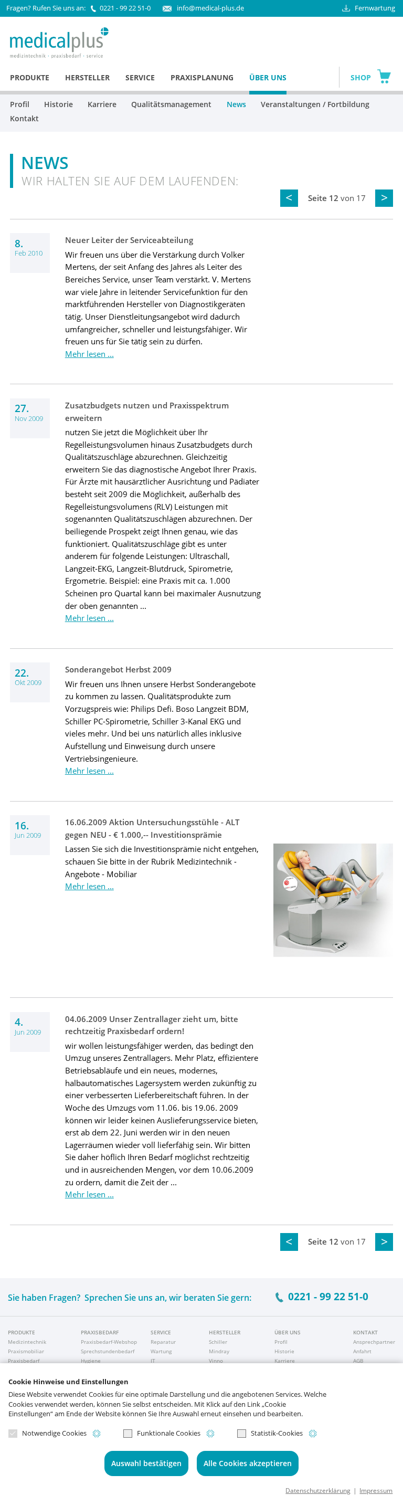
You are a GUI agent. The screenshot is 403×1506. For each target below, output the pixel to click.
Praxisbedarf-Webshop (109, 1341)
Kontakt (24, 118)
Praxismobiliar (26, 1351)
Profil (19, 104)
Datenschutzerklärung (318, 1490)
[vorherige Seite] (289, 198)
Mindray (219, 1351)
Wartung (161, 1351)
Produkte (29, 77)
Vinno (216, 1360)
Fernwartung (375, 8)
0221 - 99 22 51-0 (125, 8)
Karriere (102, 104)
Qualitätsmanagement (171, 104)
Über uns (268, 77)
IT (153, 1360)
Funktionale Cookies (168, 1433)
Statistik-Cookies (277, 1433)
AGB (358, 1360)
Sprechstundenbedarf (107, 1351)
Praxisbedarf (23, 1360)
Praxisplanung (202, 77)
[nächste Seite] (384, 198)
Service (140, 77)
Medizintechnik (27, 1341)
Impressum (376, 1490)
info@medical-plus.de (210, 8)
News (236, 104)
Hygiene (91, 1360)
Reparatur (163, 1341)
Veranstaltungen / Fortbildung (315, 104)
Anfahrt (362, 1351)
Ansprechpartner (374, 1341)
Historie (58, 104)
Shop (361, 77)
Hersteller (87, 77)
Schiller (218, 1341)
